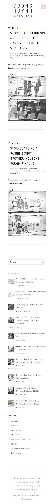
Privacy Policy (22, 489)
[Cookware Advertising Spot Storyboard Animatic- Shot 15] (11, 390)
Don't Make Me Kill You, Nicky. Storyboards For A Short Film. (27, 402)
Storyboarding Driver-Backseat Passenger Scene (28, 376)
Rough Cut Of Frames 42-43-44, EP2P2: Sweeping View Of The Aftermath (28, 320)
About (30, 489)
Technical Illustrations (35, 478)
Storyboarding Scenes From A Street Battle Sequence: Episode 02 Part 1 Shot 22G (30, 362)
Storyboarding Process (36, 55)
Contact (35, 489)
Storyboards (14, 58)
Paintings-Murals (34, 482)
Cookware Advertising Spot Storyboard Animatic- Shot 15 (27, 389)
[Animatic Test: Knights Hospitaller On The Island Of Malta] (11, 349)
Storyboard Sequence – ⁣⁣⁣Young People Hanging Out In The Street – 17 (28, 40)
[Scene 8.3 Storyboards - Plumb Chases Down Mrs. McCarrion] (11, 281)
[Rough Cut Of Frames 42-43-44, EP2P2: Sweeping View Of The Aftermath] (11, 320)
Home (16, 478)
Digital (17, 55)
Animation (15, 421)
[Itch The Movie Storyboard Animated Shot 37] (11, 336)
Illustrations (24, 55)
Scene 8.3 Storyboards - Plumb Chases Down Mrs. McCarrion (30, 280)
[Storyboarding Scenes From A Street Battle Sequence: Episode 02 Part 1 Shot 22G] (11, 362)
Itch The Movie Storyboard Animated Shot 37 (30, 335)
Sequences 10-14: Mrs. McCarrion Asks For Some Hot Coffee (31, 293)
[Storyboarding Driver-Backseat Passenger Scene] (11, 377)
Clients (26, 486)
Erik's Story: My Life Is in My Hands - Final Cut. (30, 306)
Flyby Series (16, 430)
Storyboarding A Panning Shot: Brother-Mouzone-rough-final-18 (25, 155)
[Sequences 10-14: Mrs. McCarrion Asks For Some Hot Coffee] (11, 294)
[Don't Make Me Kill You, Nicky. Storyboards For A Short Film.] (11, 403)
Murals (14, 444)
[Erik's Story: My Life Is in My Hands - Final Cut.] (11, 307)
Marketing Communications (22, 439)
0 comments (33, 53)
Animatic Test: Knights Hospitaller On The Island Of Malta (31, 347)
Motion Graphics (22, 482)
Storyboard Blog (35, 486)
